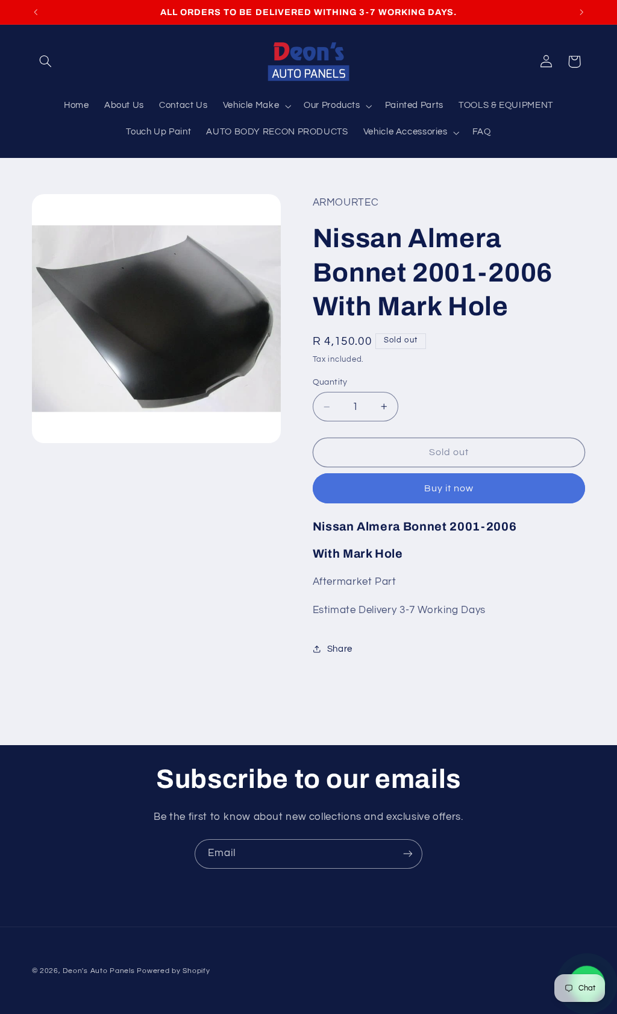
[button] (46, 61)
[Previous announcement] (35, 12)
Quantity (330, 382)
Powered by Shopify (173, 971)
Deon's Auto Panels (98, 971)
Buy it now (449, 488)
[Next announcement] (581, 12)
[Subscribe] (408, 854)
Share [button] (339, 648)
